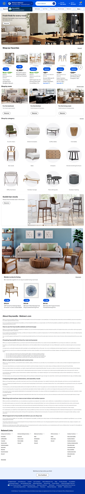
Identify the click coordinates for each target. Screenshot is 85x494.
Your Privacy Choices (16, 485)
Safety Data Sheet (37, 483)
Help (56, 481)
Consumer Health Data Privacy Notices (65, 485)
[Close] (31, 9)
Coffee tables (4, 438)
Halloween (37, 9)
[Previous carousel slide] (38, 224)
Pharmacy (52, 9)
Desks (52, 436)
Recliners (3, 449)
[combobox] (45, 3)
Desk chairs (53, 438)
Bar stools (20, 436)
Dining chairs (20, 438)
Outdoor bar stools (71, 440)
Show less (3, 459)
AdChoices (51, 485)
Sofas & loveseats (4, 445)
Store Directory (22, 481)
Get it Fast (45, 9)
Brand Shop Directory (33, 486)
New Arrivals (61, 9)
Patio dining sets (70, 445)
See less (82, 118)
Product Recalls (63, 481)
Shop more (78, 277)
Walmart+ (69, 9)
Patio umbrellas (70, 449)
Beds (35, 436)
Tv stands (3, 440)
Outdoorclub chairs (71, 451)
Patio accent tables (71, 436)
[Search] (54, 3)
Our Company (36, 481)
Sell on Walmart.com (47, 481)
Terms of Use (47, 483)
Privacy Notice (55, 483)
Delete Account (68, 486)
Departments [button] (6, 9)
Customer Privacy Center (29, 485)
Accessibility (72, 481)
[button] (62, 3)
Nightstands (36, 438)
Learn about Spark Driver (19, 486)
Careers (29, 481)
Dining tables (20, 440)
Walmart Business (51, 486)
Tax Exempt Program (13, 483)
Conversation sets (71, 447)
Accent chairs (4, 443)
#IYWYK (60, 486)
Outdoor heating (71, 438)
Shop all (80, 48)
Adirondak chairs (71, 453)
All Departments (12, 481)
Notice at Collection (42, 485)
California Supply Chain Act (68, 483)
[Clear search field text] (50, 3)
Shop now (6, 113)
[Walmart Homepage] (4, 3)
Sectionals (3, 447)
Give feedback (42, 475)
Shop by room (80, 86)
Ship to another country (18, 10)
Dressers (36, 440)
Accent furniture (4, 451)
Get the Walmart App (26, 483)
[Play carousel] (30, 224)
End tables (3, 436)
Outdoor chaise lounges (72, 443)
